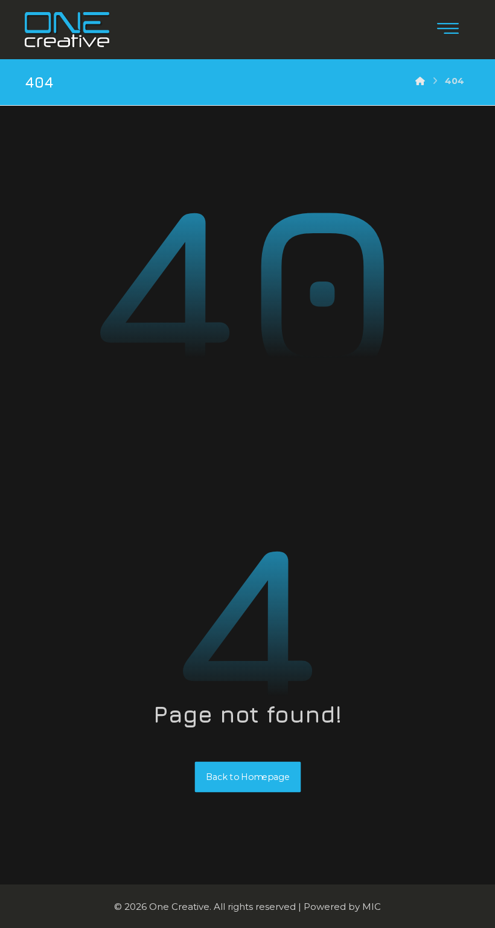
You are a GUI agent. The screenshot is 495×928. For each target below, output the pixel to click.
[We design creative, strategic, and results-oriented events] (67, 29)
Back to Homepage (247, 777)
